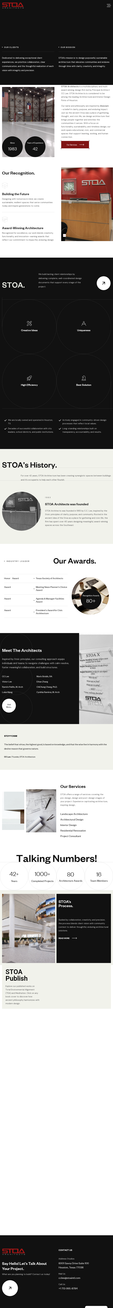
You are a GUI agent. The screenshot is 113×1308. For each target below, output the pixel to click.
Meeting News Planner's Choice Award (51, 588)
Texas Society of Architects (49, 578)
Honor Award (11, 578)
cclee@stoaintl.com (69, 1277)
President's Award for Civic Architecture (49, 612)
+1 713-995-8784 (68, 1288)
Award (7, 586)
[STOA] (13, 5)
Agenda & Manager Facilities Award (50, 600)
